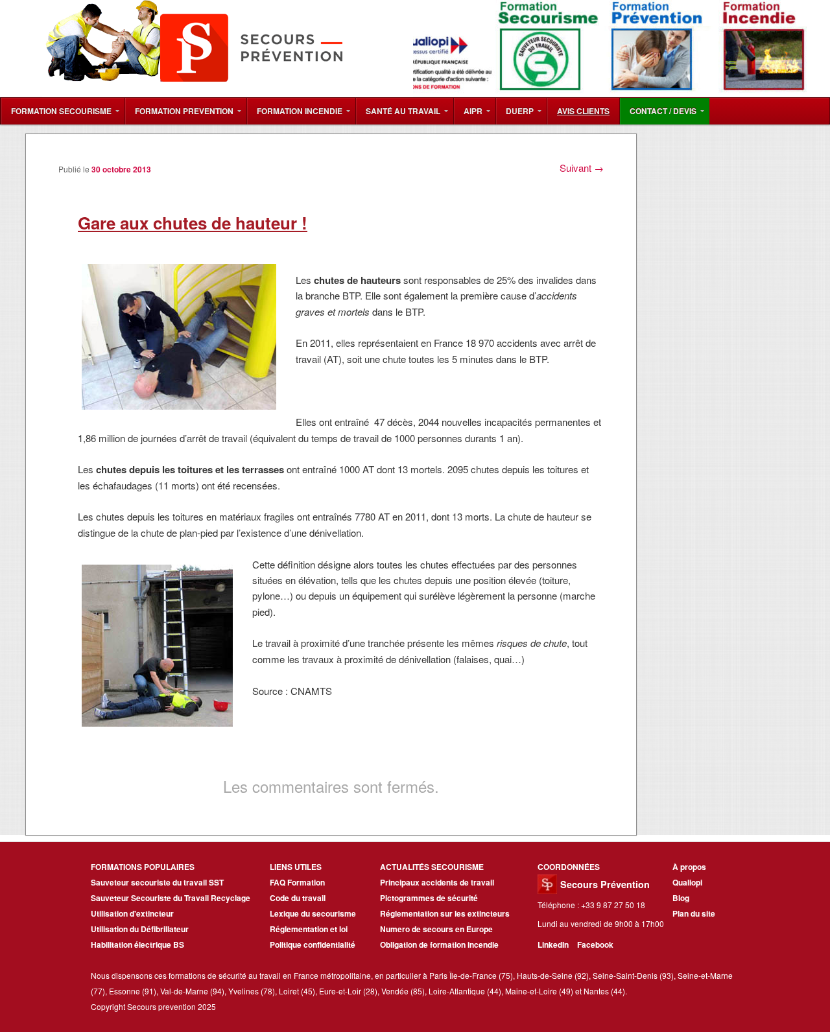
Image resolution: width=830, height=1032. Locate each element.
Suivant (582, 167)
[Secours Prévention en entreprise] (227, 88)
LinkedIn (554, 944)
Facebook (595, 944)
